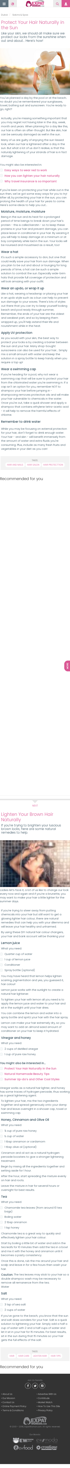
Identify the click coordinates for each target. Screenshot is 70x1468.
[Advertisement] (34, 637)
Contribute (44, 1398)
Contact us (8, 1402)
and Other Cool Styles (44, 1079)
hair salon (33, 464)
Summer (10, 1079)
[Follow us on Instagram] (42, 1385)
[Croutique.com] (46, 1447)
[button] (4, 3)
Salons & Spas (20, 14)
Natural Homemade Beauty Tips (27, 1074)
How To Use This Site (49, 1406)
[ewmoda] (46, 1440)
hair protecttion (53, 464)
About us (7, 1394)
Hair (12, 1355)
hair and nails (15, 464)
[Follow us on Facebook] (28, 1385)
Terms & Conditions (13, 1410)
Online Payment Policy (14, 1406)
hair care (23, 1355)
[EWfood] (23, 1447)
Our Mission (9, 1398)
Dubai (4, 14)
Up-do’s (22, 1079)
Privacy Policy (45, 1410)
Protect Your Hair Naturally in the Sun (30, 1068)
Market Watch (45, 1402)
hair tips (56, 1355)
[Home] (35, 3)
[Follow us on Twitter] (35, 1385)
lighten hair (40, 1355)
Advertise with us (47, 1394)
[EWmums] (23, 1440)
